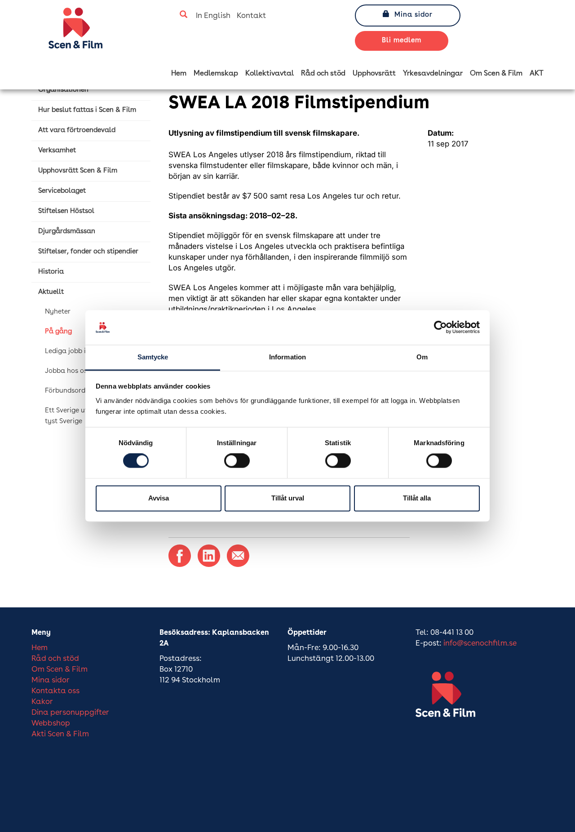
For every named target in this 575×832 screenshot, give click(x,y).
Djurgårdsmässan (66, 231)
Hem (178, 73)
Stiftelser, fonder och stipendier (88, 251)
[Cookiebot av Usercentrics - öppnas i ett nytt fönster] (440, 327)
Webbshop (50, 723)
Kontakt (251, 16)
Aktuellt (51, 292)
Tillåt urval (287, 498)
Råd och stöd (323, 73)
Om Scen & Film (496, 73)
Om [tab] (422, 357)
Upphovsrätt (374, 73)
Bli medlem (401, 40)
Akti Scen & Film (60, 734)
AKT (537, 73)
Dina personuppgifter (70, 713)
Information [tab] (287, 357)
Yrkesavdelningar (433, 73)
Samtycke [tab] (152, 357)
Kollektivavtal (269, 73)
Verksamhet (57, 150)
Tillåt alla (417, 498)
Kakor (42, 702)
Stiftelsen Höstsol (66, 211)
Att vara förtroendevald (76, 130)
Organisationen (63, 90)
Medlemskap (216, 73)
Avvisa (158, 498)
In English (213, 16)
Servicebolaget (62, 191)
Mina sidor (413, 15)
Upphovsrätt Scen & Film (77, 171)
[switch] (237, 461)
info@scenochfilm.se (480, 643)
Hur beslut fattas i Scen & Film (87, 110)
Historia (51, 272)
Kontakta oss (55, 691)
